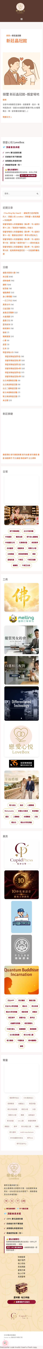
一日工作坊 (7, 301)
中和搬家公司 (10, 542)
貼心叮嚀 (21, 1273)
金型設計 (31, 1115)
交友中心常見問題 (11, 1006)
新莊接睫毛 (29, 1023)
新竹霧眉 (33, 455)
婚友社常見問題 (26, 822)
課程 (4, 285)
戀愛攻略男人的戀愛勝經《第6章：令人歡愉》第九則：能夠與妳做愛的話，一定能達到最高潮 (21, 250)
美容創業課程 (23, 554)
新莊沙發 (25, 1109)
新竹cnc (30, 1138)
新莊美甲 (24, 458)
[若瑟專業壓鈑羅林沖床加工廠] (21, 764)
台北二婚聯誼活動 (10, 388)
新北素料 (13, 1132)
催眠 (21, 1046)
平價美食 (21, 1040)
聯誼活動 (32, 1000)
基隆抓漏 (11, 560)
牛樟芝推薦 (32, 560)
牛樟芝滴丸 (11, 1029)
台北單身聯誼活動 (10, 384)
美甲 (15, 1126)
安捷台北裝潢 (23, 811)
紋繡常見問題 (15, 1023)
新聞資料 (6, 328)
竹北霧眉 (16, 458)
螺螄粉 (15, 565)
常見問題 (21, 1267)
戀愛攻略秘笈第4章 (13, 368)
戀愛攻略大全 (8, 352)
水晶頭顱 (6, 317)
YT (18, 1201)
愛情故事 (6, 324)
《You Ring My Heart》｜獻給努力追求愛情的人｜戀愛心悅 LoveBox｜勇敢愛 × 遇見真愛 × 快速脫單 (21, 216)
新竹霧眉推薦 (16, 455)
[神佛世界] (21, 597)
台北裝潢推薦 (14, 1035)
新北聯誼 (10, 1040)
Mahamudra (9, 811)
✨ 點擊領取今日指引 (21, 1302)
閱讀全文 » (7, 117)
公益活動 (6, 309)
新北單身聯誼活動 (10, 396)
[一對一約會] (21, 640)
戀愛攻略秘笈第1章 (12, 356)
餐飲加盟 (19, 537)
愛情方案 (21, 1270)
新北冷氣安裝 (12, 1109)
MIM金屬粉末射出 (16, 1138)
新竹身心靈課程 (32, 537)
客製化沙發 (32, 548)
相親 (37, 1126)
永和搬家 (10, 548)
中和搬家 (8, 537)
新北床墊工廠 (26, 1126)
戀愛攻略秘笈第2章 (13, 360)
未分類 (5, 277)
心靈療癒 (31, 805)
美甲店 (32, 1017)
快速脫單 (21, 1257)
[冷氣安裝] (21, 917)
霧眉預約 (6, 455)
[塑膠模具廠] (21, 703)
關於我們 (21, 1260)
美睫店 (34, 1012)
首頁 (8, 36)
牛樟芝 (20, 560)
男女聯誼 (21, 1000)
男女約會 (35, 1006)
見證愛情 (21, 1277)
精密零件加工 (14, 1098)
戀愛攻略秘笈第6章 (13, 376)
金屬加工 (21, 1103)
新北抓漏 (10, 1121)
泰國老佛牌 (32, 1121)
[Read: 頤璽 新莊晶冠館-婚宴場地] (21, 71)
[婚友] (21, 740)
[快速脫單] (21, 785)
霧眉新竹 (8, 458)
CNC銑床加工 (28, 1098)
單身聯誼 (35, 811)
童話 (7, 817)
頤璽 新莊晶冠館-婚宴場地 (21, 94)
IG (12, 1201)
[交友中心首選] (21, 854)
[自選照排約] (21, 670)
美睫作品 (22, 1017)
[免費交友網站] (21, 884)
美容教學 (35, 542)
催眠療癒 (6, 293)
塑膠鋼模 (22, 1029)
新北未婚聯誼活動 (10, 392)
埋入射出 (12, 805)
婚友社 (13, 822)
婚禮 (4, 100)
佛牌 (22, 1115)
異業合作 (6, 305)
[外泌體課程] (21, 515)
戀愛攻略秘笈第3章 (13, 364)
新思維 (5, 289)
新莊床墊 (32, 1103)
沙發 (34, 1109)
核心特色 (21, 1263)
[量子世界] (21, 980)
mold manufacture (26, 1132)
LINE (23, 1201)
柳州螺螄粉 (32, 1040)
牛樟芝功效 (26, 565)
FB (6, 1201)
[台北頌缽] (21, 949)
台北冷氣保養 (28, 531)
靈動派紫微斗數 (9, 273)
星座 (4, 344)
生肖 (4, 348)
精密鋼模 (33, 1029)
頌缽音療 (6, 281)
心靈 (4, 340)
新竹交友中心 (21, 1144)
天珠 (36, 817)
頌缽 (34, 554)
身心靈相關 (7, 297)
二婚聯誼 (16, 817)
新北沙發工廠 (28, 1035)
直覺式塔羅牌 (8, 313)
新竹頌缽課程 (14, 531)
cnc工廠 (21, 1121)
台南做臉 (11, 554)
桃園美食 (21, 548)
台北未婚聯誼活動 (10, 380)
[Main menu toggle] (21, 19)
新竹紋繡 (25, 455)
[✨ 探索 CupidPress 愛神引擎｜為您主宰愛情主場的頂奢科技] (21, 1316)
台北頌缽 (32, 458)
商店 (21, 805)
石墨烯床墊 (23, 542)
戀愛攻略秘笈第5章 (13, 372)
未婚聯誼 (27, 817)
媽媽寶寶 (6, 336)
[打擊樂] (21, 618)
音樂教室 (11, 1103)
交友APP (11, 1000)
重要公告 (6, 320)
